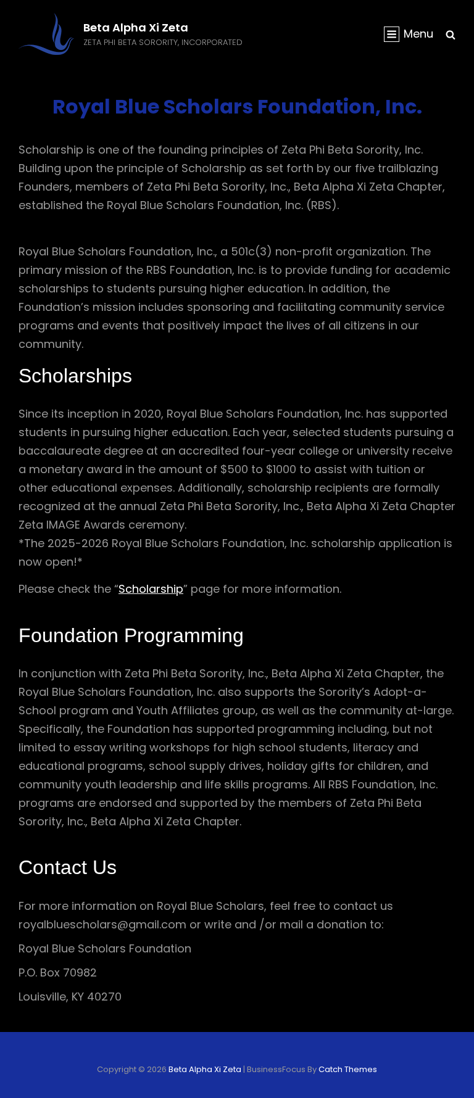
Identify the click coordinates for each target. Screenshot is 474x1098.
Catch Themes (347, 1069)
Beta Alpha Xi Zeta (135, 27)
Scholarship (150, 588)
